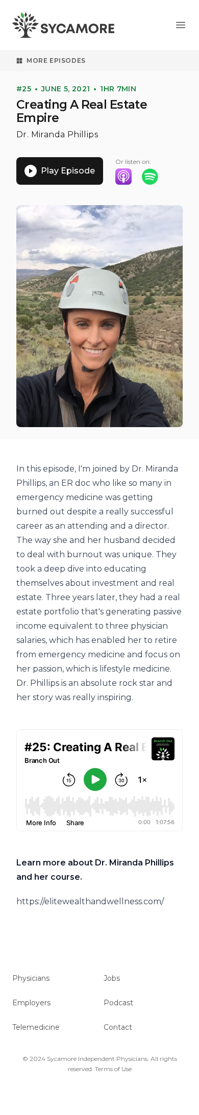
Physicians (30, 978)
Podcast (118, 1002)
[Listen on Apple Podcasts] (123, 176)
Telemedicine (36, 1027)
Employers (31, 1002)
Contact (118, 1027)
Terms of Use (113, 1069)
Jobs (112, 978)
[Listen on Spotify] (150, 176)
